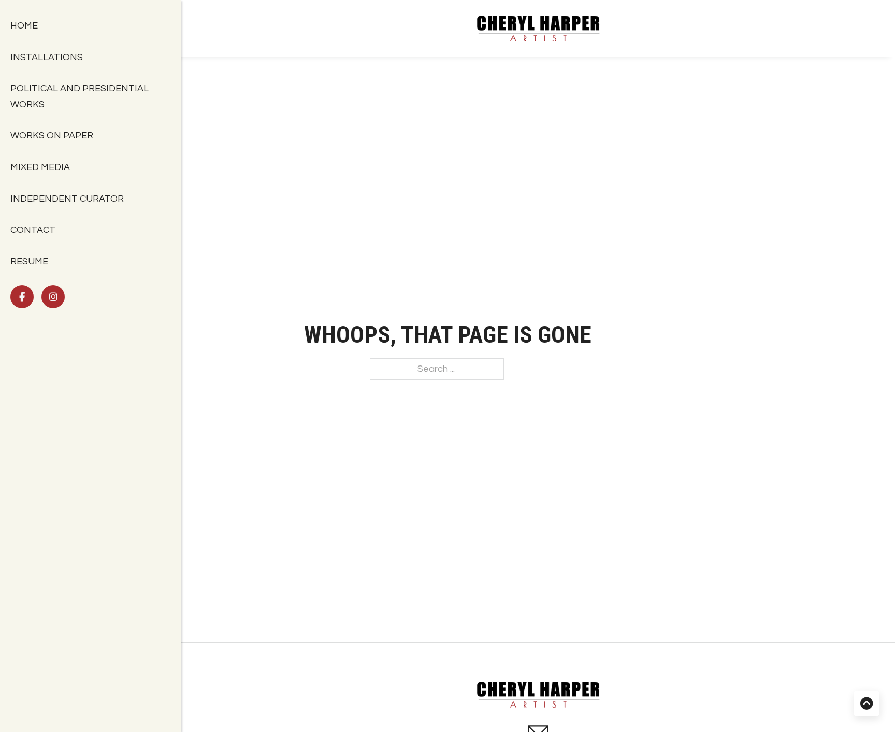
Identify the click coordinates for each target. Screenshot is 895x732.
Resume (29, 261)
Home (25, 26)
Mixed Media (40, 167)
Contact (33, 230)
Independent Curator (68, 199)
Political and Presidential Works (79, 96)
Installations (47, 57)
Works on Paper (52, 135)
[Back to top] (866, 703)
